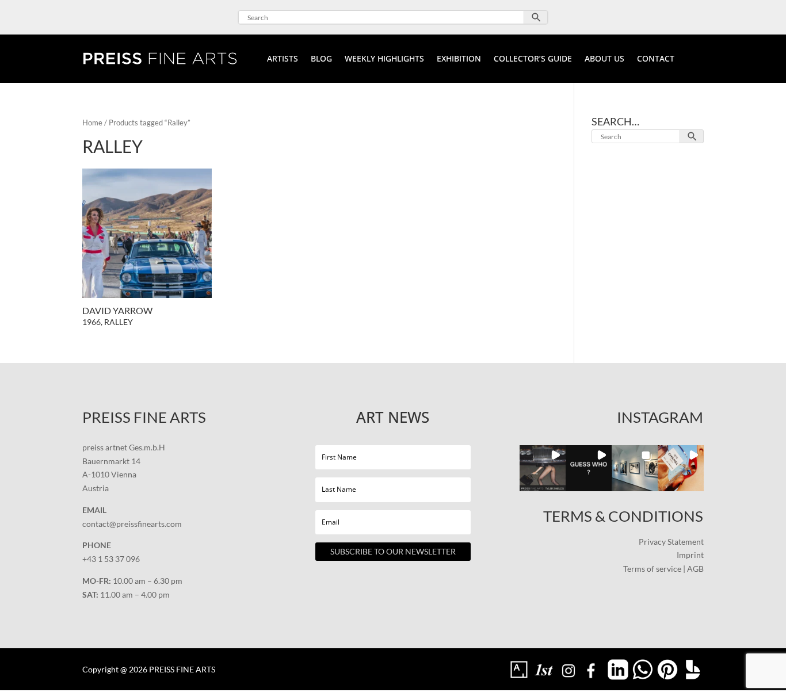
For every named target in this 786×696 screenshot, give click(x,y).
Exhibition (459, 59)
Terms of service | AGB (663, 568)
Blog (321, 59)
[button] (543, 468)
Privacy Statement (671, 541)
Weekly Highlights (384, 59)
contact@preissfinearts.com (132, 524)
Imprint (690, 555)
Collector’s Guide (533, 59)
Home (92, 122)
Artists (282, 59)
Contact (655, 59)
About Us (604, 59)
